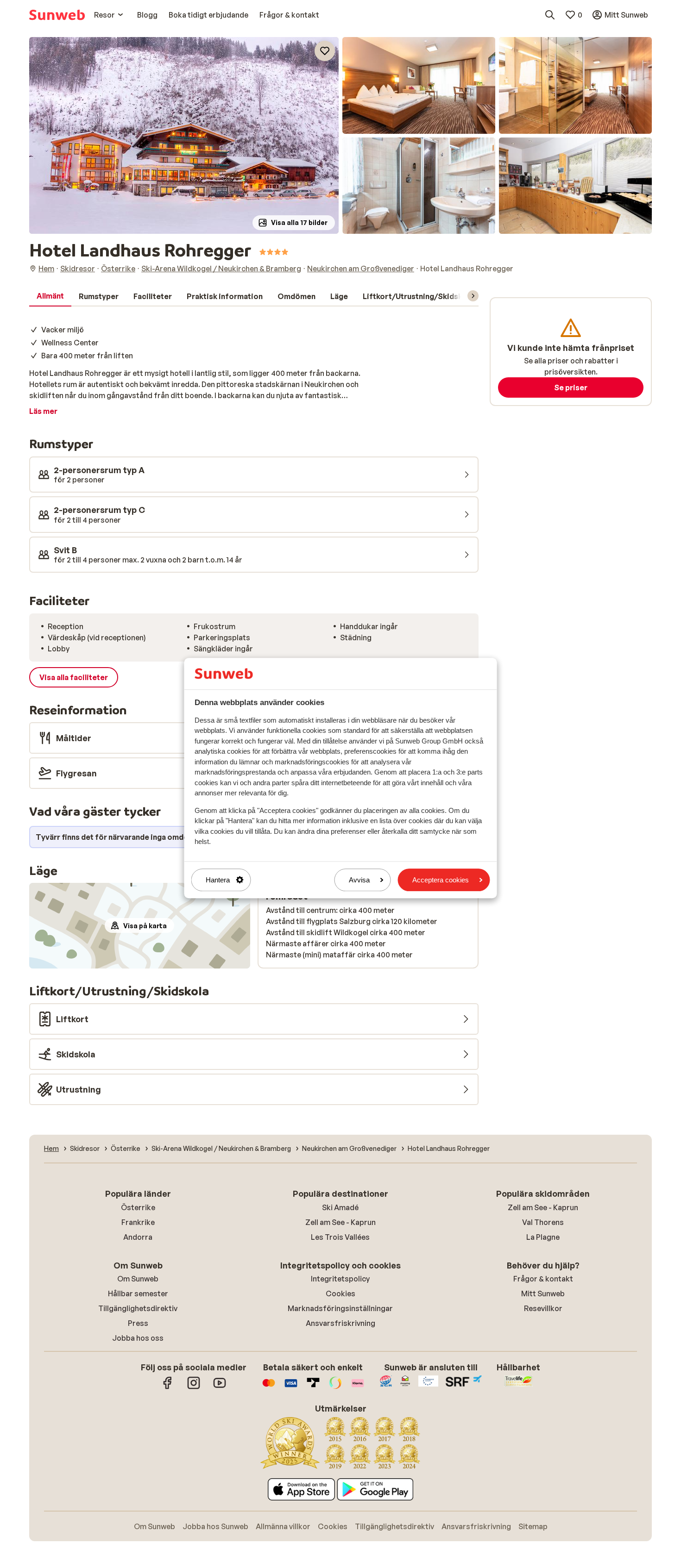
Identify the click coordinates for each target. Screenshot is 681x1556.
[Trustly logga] (313, 1387)
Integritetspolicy (340, 1278)
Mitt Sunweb (543, 1293)
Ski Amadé (340, 1207)
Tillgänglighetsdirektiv (137, 1308)
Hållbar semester (138, 1293)
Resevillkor (543, 1308)
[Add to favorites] (325, 51)
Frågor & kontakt (543, 1278)
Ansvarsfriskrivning (340, 1323)
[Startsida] (57, 14)
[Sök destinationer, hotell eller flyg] (550, 15)
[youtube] (219, 1387)
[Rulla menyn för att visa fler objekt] (473, 295)
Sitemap (533, 1526)
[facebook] (167, 1387)
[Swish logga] (335, 1387)
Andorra (137, 1237)
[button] (184, 135)
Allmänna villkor (283, 1526)
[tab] (50, 296)
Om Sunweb (137, 1278)
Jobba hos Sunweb (215, 1526)
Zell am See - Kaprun (340, 1222)
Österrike (138, 1207)
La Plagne (543, 1237)
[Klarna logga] (357, 1387)
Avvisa (359, 880)
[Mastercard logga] (268, 1387)
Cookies (340, 1293)
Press (138, 1323)
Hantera (218, 880)
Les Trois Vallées (340, 1237)
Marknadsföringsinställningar (340, 1308)
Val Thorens (543, 1222)
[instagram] (193, 1387)
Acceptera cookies (440, 880)
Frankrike (138, 1222)
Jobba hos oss (138, 1338)
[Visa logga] (291, 1387)
